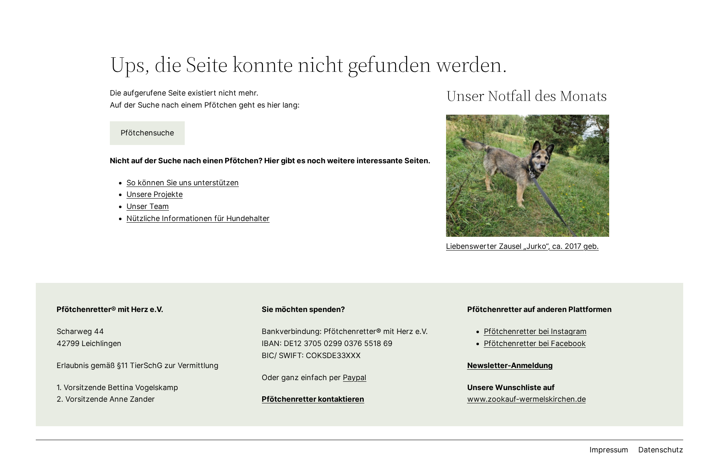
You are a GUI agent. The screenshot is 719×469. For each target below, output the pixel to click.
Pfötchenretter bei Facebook (535, 343)
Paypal (354, 377)
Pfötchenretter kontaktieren (313, 399)
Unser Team (147, 206)
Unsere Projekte (154, 194)
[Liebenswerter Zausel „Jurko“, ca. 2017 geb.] (527, 178)
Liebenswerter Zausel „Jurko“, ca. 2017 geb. (522, 246)
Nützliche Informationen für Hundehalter (198, 218)
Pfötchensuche (147, 132)
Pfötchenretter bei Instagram (535, 331)
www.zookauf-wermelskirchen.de (526, 399)
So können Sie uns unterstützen (182, 182)
